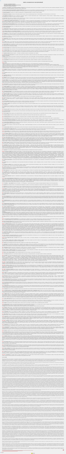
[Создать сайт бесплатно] (33, 453)
